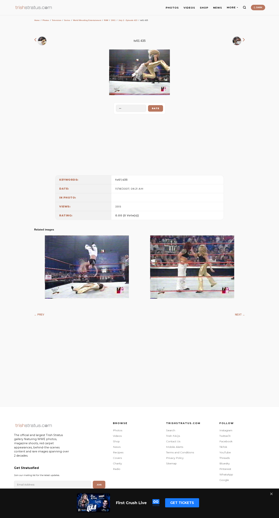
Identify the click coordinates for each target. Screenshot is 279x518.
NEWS (217, 7)
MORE (231, 7)
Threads (224, 457)
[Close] (271, 494)
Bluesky (224, 463)
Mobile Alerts (174, 446)
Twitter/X (225, 435)
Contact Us (173, 441)
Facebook (225, 441)
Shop (116, 441)
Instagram (225, 430)
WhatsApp (226, 474)
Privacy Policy (175, 457)
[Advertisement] (139, 144)
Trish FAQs (173, 435)
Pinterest (225, 468)
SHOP (204, 7)
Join (99, 485)
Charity (117, 463)
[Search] (244, 7)
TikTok (223, 446)
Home (37, 20)
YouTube (225, 452)
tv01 (118, 179)
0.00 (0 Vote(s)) (127, 215)
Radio (116, 468)
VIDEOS (189, 7)
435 (125, 179)
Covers (117, 457)
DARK (259, 7)
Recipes (118, 452)
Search (170, 430)
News (117, 446)
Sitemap (171, 463)
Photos (46, 20)
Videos (117, 435)
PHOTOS (172, 7)
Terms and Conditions (180, 452)
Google (224, 479)
